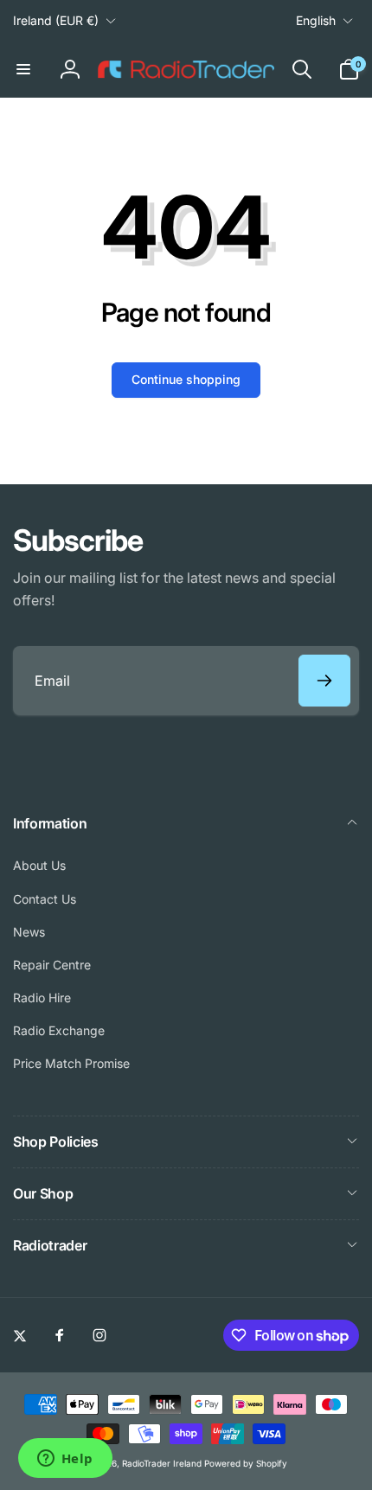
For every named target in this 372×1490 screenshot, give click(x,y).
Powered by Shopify (245, 1463)
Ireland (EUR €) (56, 20)
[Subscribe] (324, 681)
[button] (23, 69)
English (316, 20)
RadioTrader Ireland (162, 1463)
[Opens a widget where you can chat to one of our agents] (64, 1459)
